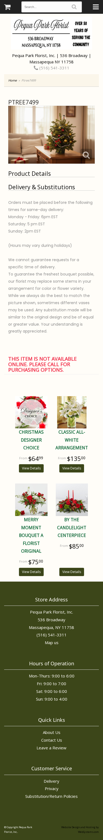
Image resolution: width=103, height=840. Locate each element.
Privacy (52, 788)
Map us (52, 642)
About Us (51, 732)
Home (12, 80)
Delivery (51, 781)
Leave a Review (51, 747)
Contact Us (51, 740)
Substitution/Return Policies (51, 796)
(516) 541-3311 (53, 68)
